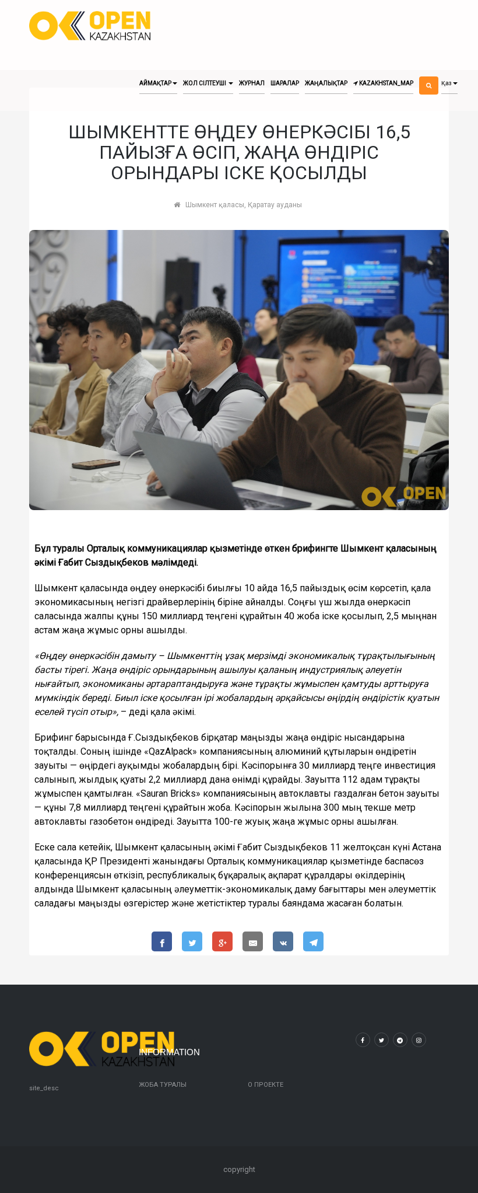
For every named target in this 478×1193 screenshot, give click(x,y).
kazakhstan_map (385, 83)
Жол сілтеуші (205, 83)
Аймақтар (155, 83)
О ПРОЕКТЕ (265, 1085)
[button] (428, 75)
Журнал (252, 83)
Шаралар (284, 83)
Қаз (446, 83)
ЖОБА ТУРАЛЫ (163, 1085)
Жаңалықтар (326, 83)
